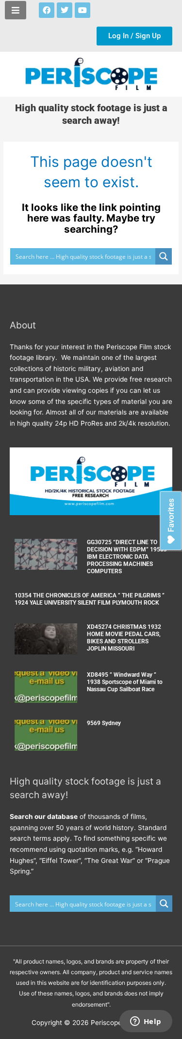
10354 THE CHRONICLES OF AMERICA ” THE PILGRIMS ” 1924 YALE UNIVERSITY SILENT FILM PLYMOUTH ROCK (90, 599)
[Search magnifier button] (163, 256)
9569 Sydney (104, 723)
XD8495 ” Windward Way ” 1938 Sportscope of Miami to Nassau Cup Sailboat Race (125, 682)
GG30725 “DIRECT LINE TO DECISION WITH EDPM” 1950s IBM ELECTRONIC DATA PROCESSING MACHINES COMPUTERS (126, 557)
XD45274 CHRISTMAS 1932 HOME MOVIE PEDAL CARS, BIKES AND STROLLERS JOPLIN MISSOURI (124, 637)
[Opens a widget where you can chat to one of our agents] (145, 1022)
